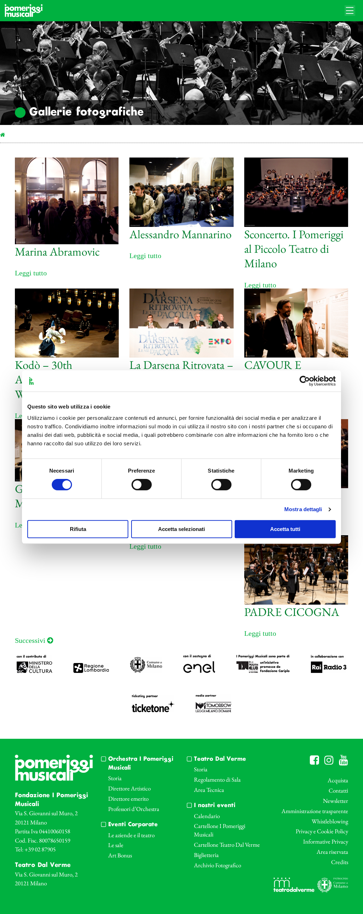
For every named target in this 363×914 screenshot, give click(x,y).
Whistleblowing (330, 821)
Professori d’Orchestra (133, 809)
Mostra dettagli (303, 509)
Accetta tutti (285, 529)
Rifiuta (78, 529)
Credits (339, 862)
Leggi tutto (31, 273)
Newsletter (335, 801)
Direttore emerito (128, 798)
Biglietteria (206, 855)
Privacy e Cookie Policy (322, 831)
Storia (115, 778)
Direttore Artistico (129, 788)
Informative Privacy (325, 841)
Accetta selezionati (181, 529)
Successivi (31, 640)
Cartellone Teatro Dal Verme (227, 845)
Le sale (115, 845)
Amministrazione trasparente (314, 811)
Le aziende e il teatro (131, 835)
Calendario (207, 816)
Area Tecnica (209, 790)
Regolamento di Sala (217, 779)
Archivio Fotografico (217, 865)
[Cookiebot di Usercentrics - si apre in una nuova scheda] (305, 381)
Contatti (338, 790)
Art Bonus (120, 855)
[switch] (142, 484)
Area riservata (332, 852)
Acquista (338, 780)
